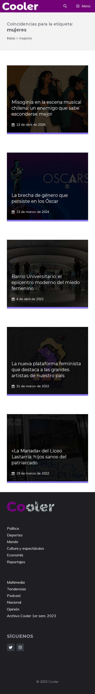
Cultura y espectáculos (25, 548)
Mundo (12, 541)
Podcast (14, 595)
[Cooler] (20, 6)
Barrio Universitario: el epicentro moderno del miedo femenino (46, 282)
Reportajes (16, 562)
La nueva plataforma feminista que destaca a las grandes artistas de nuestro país (46, 369)
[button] (65, 6)
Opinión (13, 609)
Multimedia (16, 582)
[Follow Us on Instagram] (20, 647)
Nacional (14, 602)
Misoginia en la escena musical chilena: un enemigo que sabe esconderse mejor (46, 108)
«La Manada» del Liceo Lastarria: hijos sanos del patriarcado (39, 456)
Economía (15, 555)
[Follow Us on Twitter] (10, 647)
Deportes (15, 535)
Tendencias (16, 589)
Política (13, 528)
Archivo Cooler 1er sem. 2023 (31, 615)
